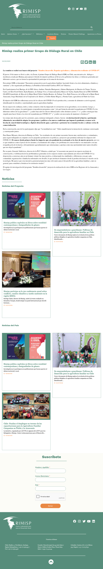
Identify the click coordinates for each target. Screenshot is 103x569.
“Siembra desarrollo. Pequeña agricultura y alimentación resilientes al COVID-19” (68, 70)
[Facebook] (69, 9)
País (37, 485)
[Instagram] (73, 9)
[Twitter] (77, 9)
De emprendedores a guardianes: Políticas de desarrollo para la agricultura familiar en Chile (74, 231)
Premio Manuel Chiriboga (77, 34)
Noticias (63, 34)
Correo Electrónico (42, 476)
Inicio (3, 34)
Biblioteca (39, 34)
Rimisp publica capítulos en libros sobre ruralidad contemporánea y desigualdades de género (25, 223)
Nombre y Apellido (42, 467)
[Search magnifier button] (91, 27)
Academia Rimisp (52, 34)
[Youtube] (81, 9)
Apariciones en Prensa (94, 34)
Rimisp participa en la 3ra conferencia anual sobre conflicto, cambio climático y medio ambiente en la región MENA (25, 293)
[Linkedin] (85, 9)
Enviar (50, 506)
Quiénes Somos (12, 34)
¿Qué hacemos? (27, 34)
